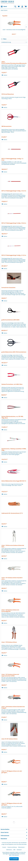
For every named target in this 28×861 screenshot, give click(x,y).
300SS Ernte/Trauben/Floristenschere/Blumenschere (14, 62)
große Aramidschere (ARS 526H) (10, 320)
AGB (14, 849)
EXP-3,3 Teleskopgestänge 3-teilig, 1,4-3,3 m (14, 191)
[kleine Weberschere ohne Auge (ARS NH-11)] (14, 471)
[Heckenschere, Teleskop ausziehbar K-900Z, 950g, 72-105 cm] (14, 439)
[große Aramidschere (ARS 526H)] (14, 310)
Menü (5, 6)
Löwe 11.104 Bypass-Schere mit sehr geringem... (12, 771)
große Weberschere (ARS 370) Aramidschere (14, 352)
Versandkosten (23, 842)
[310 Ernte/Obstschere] (14, 84)
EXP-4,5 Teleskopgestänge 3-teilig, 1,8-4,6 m (14, 223)
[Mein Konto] (22, 6)
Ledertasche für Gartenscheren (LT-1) (12, 513)
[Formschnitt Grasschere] (14, 278)
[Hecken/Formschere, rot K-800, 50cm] (14, 374)
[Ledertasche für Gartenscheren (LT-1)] (14, 503)
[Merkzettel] (18, 6)
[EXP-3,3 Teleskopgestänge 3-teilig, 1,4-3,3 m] (14, 181)
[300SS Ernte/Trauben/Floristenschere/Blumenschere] (14, 52)
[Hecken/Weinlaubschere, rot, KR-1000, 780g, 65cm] (14, 407)
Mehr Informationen (14, 855)
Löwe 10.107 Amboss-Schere (9, 739)
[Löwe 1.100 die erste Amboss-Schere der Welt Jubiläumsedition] (14, 536)
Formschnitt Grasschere (8, 287)
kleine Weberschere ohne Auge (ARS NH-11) (14, 481)
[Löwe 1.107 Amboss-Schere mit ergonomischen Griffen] (14, 665)
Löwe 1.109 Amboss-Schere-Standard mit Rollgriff (13, 707)
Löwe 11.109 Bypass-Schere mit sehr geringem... (12, 804)
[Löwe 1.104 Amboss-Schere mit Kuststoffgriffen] (14, 23)
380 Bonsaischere (6, 126)
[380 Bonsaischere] (14, 116)
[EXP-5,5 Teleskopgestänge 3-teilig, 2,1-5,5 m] (14, 245)
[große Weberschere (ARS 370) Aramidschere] (14, 342)
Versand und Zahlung (12, 847)
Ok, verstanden (14, 858)
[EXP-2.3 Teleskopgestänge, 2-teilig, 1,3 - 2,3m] (14, 149)
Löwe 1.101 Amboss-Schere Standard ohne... (12, 578)
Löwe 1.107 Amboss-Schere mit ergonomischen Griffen (10, 675)
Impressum (19, 849)
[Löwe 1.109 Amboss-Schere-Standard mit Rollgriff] (14, 697)
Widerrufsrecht (21, 847)
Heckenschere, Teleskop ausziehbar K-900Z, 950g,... (14, 449)
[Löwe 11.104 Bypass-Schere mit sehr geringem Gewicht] (14, 761)
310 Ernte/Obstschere (8, 94)
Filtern (4, 39)
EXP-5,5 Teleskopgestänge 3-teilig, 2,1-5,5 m (14, 255)
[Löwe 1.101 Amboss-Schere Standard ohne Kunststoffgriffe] (14, 568)
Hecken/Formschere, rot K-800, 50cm (12, 384)
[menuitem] (4, 6)
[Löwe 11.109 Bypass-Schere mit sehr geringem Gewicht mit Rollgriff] (14, 793)
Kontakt (4, 847)
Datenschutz (9, 849)
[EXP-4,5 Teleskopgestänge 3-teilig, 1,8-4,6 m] (14, 213)
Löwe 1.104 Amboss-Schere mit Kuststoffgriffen (14, 29)
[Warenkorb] (25, 6)
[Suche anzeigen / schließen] (15, 6)
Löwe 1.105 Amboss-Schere (9, 642)
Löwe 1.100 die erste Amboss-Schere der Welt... (13, 546)
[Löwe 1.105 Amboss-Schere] (14, 632)
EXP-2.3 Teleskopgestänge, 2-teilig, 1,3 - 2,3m (13, 159)
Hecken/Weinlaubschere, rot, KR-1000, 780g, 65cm (12, 417)
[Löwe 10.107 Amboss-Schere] (14, 729)
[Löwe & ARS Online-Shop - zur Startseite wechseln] (7, 3)
